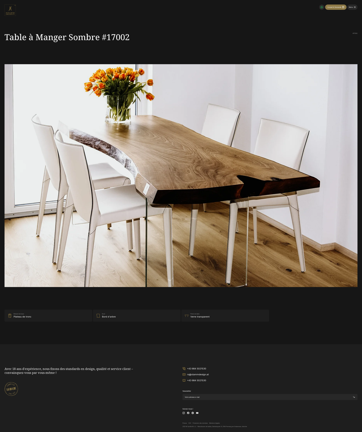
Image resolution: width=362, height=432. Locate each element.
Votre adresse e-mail (192, 397)
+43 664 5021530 (196, 368)
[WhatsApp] (321, 7)
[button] (355, 7)
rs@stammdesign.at (198, 374)
